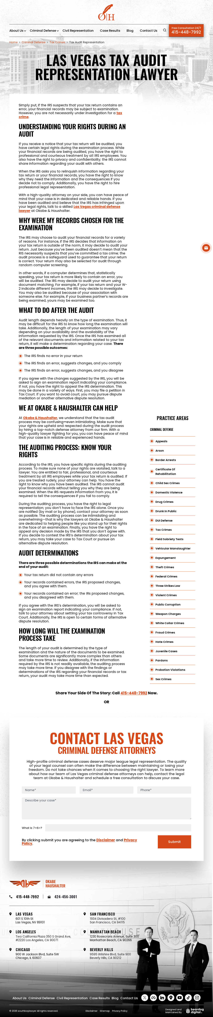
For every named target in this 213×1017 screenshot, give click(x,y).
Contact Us (148, 30)
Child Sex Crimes (167, 483)
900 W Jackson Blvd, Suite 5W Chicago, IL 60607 (37, 956)
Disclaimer (105, 840)
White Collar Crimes (169, 623)
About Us (16, 30)
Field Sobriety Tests (169, 539)
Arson (159, 451)
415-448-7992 (186, 30)
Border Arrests (165, 460)
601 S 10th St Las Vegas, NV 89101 (30, 920)
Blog (130, 30)
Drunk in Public (166, 511)
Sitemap (105, 1010)
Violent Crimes (166, 595)
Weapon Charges (168, 614)
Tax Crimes (163, 530)
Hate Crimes (164, 642)
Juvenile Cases (166, 651)
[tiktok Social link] (188, 997)
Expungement (165, 558)
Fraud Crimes (165, 632)
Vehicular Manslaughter (173, 548)
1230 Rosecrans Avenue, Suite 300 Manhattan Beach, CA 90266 (114, 938)
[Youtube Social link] (179, 997)
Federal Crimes (166, 576)
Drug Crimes (164, 502)
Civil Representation (78, 30)
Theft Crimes (164, 567)
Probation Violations (170, 670)
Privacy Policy (119, 1010)
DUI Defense (163, 520)
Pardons (161, 660)
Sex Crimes (163, 679)
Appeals (161, 441)
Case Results (110, 30)
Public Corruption (168, 604)
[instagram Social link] (197, 997)
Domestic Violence (168, 492)
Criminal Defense (43, 30)
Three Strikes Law (167, 586)
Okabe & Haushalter (40, 418)
